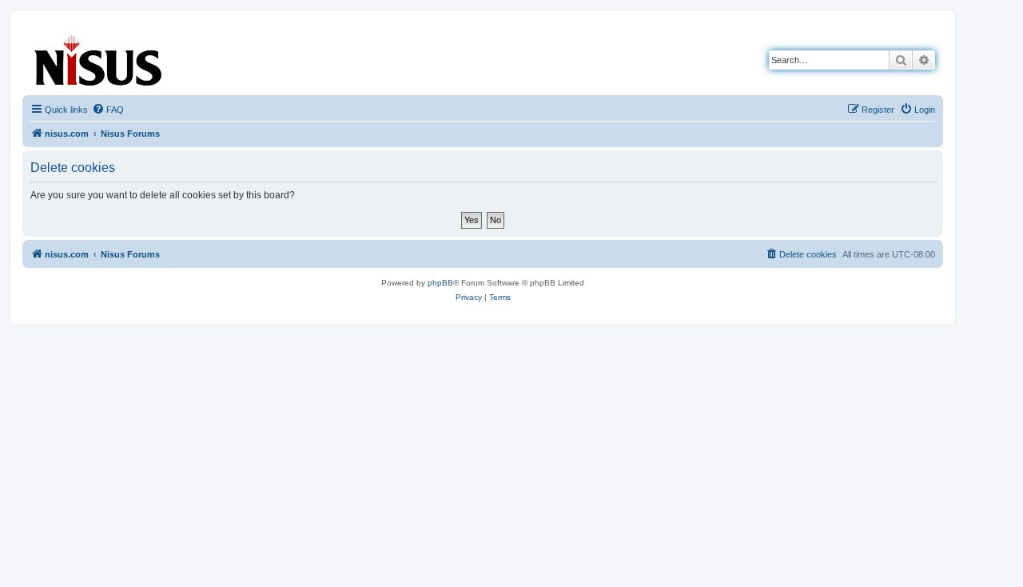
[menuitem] (108, 109)
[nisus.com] (99, 57)
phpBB (440, 282)
